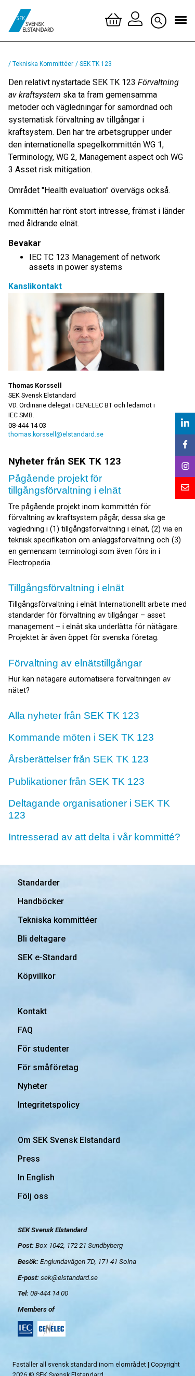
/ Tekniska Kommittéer (40, 63)
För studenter (43, 1049)
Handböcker (41, 901)
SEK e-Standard (47, 957)
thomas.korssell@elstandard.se (55, 434)
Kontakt (32, 1011)
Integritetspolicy (49, 1105)
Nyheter (32, 1086)
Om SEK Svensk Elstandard (69, 1140)
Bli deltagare (42, 939)
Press (29, 1159)
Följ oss (33, 1196)
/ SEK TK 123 (93, 63)
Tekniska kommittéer (57, 920)
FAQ (25, 1030)
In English (36, 1177)
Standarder (39, 883)
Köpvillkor (37, 976)
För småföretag (48, 1067)
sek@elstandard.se (69, 1277)
